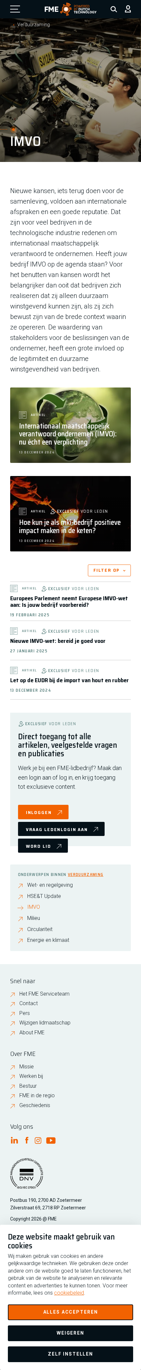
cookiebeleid (69, 1293)
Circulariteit (39, 929)
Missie (26, 1066)
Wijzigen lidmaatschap (44, 1023)
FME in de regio (37, 1095)
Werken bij (31, 1076)
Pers (24, 1013)
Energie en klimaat (48, 940)
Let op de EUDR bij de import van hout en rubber (69, 680)
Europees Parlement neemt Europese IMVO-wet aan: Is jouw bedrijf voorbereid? (69, 601)
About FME (32, 1032)
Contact (28, 1003)
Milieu (33, 918)
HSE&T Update (44, 896)
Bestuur (28, 1086)
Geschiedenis (34, 1105)
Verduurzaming (33, 24)
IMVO (33, 907)
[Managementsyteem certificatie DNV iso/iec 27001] (26, 1177)
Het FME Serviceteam (44, 994)
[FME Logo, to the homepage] (71, 9)
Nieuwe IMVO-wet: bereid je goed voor (58, 640)
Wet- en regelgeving (50, 885)
